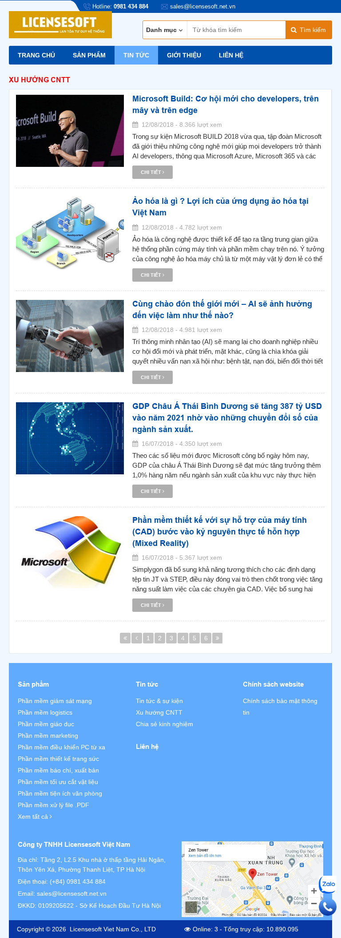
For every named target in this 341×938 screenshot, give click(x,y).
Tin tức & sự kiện (159, 700)
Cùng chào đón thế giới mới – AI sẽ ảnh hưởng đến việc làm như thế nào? (222, 309)
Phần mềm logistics (45, 712)
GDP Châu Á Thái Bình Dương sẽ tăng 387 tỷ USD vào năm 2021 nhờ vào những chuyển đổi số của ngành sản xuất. (227, 417)
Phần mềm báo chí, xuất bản (58, 770)
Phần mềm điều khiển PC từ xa (61, 747)
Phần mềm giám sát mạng (55, 700)
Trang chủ (36, 55)
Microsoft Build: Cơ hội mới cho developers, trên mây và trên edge (225, 104)
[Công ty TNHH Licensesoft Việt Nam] (252, 879)
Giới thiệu (184, 55)
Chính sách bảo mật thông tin (280, 706)
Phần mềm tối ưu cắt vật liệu (58, 781)
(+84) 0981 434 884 (78, 881)
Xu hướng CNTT (159, 712)
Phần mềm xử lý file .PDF (53, 805)
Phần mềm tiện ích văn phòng (60, 793)
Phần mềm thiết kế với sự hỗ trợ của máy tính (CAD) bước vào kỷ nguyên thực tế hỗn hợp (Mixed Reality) (219, 531)
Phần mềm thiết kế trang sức (58, 758)
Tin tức (136, 55)
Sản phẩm (89, 55)
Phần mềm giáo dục (46, 724)
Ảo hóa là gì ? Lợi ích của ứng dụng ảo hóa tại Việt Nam (220, 206)
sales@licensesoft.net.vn (72, 893)
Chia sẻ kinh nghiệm (164, 724)
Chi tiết (152, 172)
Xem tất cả (34, 816)
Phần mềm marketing (48, 735)
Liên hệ (231, 55)
